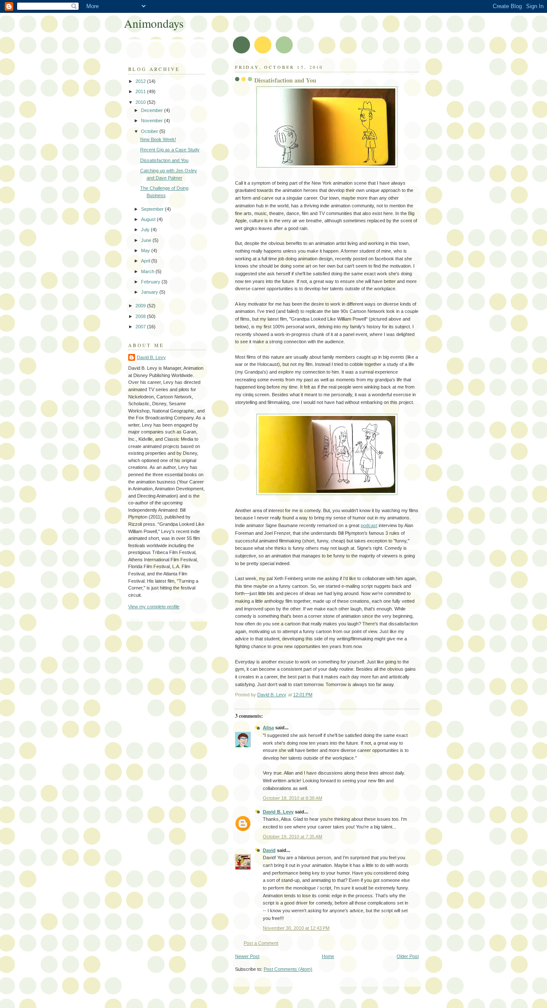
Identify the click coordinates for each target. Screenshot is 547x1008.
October (150, 131)
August (149, 219)
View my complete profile (153, 606)
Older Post (408, 956)
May (146, 250)
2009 (141, 305)
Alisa (268, 727)
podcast (369, 525)
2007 (141, 326)
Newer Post (247, 956)
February (151, 281)
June (147, 240)
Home (328, 956)
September (153, 209)
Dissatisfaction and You (164, 160)
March (148, 271)
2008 (141, 316)
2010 (141, 102)
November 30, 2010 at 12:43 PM (296, 928)
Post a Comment (261, 943)
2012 (141, 81)
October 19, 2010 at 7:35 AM (292, 836)
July (146, 229)
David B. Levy (278, 811)
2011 (141, 91)
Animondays (154, 23)
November (152, 120)
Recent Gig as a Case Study (170, 149)
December (152, 110)
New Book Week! (158, 139)
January (150, 292)
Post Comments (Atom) (288, 969)
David (269, 850)
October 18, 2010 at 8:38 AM (292, 798)
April (146, 260)
